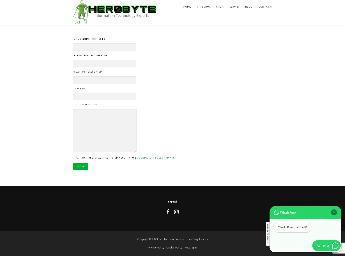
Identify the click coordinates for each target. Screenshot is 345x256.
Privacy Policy (156, 247)
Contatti (265, 6)
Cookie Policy (174, 247)
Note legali (190, 247)
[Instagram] (176, 211)
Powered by (267, 234)
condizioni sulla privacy (157, 157)
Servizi (234, 6)
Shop (219, 6)
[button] (334, 212)
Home (187, 6)
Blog (248, 6)
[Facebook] (167, 211)
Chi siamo (203, 6)
